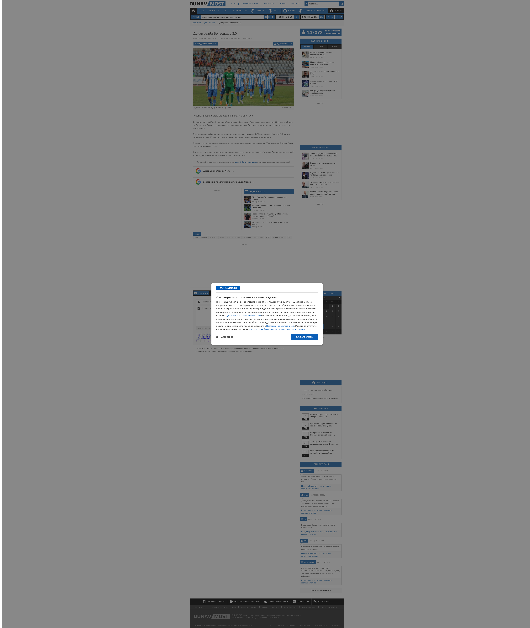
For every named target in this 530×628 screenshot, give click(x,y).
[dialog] (267, 314)
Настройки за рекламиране (280, 325)
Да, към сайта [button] (304, 337)
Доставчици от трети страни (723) (243, 315)
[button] (224, 336)
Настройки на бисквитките (263, 329)
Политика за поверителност (292, 329)
